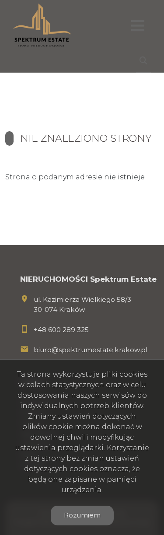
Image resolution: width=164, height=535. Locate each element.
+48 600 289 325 (61, 329)
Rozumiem (82, 515)
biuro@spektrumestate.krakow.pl (90, 350)
